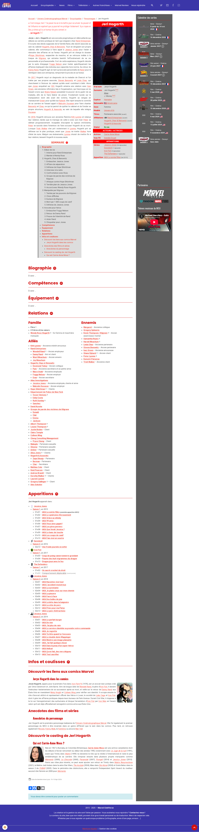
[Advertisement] (154, 163)
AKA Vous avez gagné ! (52, 523)
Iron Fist (107, 151)
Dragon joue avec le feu (52, 561)
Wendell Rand (85, 687)
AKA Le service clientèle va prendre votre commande (66, 628)
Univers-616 (109, 110)
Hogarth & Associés (112, 123)
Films (70, 5)
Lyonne (73, 128)
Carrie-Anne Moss (111, 134)
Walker (83, 131)
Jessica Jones (110, 145)
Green (42, 100)
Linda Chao (82, 80)
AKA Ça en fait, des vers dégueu (56, 651)
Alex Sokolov (36, 484)
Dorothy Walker (37, 476)
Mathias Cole (36, 467)
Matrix (67, 754)
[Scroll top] (194, 827)
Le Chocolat (66, 759)
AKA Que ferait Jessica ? (53, 529)
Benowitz (32, 106)
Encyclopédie (47, 5)
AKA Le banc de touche (52, 532)
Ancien (42, 729)
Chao (41, 106)
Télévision (83, 5)
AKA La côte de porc (51, 605)
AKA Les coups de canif (52, 535)
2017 (33, 77)
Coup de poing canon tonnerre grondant (60, 556)
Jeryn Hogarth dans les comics (59, 242)
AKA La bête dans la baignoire (55, 602)
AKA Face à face (49, 596)
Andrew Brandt (37, 473)
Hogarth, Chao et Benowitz (42, 363)
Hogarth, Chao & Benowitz (115, 120)
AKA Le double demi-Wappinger (56, 637)
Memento (49, 759)
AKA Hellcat (47, 648)
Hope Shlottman (37, 55)
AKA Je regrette (49, 631)
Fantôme (62, 729)
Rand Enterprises (114, 117)
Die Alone (103, 765)
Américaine (112, 103)
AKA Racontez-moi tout (53, 582)
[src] (41, 32)
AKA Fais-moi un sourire (53, 538)
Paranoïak (84, 759)
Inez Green (88, 350)
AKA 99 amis (47, 521)
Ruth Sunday (38, 400)
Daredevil (108, 148)
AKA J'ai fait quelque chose (54, 643)
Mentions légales (89, 829)
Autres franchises (101, 5)
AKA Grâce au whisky (51, 518)
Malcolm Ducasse (66, 103)
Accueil (34, 5)
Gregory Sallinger (38, 481)
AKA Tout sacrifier (50, 654)
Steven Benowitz (65, 80)
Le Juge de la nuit (118, 751)
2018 (33, 117)
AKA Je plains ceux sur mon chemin (58, 590)
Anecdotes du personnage (57, 249)
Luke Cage (100, 695)
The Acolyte (78, 765)
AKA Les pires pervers (52, 526)
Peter (85, 120)
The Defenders (110, 154)
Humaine (108, 99)
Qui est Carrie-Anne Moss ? (58, 255)
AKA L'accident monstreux (54, 585)
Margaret (87, 327)
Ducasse (32, 112)
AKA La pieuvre (49, 593)
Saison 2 (36, 544)
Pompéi (99, 759)
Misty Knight (55, 692)
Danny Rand (33, 70)
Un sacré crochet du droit (53, 570)
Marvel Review (122, 5)
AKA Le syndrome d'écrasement (56, 515)
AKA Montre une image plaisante (56, 640)
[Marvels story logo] (154, 193)
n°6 (77, 684)
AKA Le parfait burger (52, 620)
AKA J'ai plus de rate (51, 625)
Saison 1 (36, 509)
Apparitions (47, 234)
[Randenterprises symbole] (105, 117)
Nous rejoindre (138, 5)
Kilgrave (42, 58)
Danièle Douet (110, 138)
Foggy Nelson (55, 64)
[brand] (7, 5)
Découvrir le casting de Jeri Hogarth (59, 252)
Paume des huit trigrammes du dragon (59, 558)
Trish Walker (41, 128)
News (61, 5)
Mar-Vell (79, 729)
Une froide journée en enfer (54, 547)
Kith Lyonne (76, 117)
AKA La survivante (50, 588)
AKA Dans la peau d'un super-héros (58, 646)
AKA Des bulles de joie (52, 599)
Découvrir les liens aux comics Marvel (60, 239)
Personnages (89, 18)
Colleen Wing (70, 692)
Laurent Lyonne (37, 479)
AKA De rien (47, 622)
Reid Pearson (36, 470)
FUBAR (42, 768)
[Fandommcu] (154, 201)
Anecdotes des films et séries (57, 246)
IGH (52, 86)
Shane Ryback (50, 92)
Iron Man (102, 701)
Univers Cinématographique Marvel (52, 18)
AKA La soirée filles (112, 157)
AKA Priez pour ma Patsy (53, 608)
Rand (82, 70)
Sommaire (57, 142)
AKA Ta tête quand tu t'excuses (56, 634)
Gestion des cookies (108, 829)
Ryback (62, 100)
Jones (35, 86)
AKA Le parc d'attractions (53, 611)
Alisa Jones (36, 453)
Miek (53, 729)
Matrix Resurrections (123, 762)
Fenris (48, 729)
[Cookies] (4, 827)
